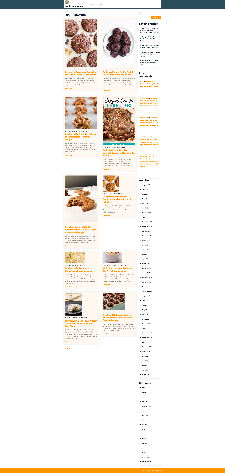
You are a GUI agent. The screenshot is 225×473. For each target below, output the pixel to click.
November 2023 (147, 337)
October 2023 (146, 342)
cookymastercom (72, 69)
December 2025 (147, 222)
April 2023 (145, 370)
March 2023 (145, 374)
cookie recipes (146, 406)
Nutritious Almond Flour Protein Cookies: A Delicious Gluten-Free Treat (81, 323)
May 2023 (145, 365)
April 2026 (145, 203)
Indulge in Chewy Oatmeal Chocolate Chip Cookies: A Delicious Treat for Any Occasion (149, 30)
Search (141, 13)
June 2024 (145, 305)
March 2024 (145, 319)
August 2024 (146, 296)
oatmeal (144, 434)
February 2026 (146, 212)
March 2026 (145, 208)
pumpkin (144, 443)
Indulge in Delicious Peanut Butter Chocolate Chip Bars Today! (149, 62)
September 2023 (147, 347)
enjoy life (145, 415)
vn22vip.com (144, 98)
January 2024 (146, 328)
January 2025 (146, 273)
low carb (144, 424)
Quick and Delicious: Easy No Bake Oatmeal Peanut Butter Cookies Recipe (117, 318)
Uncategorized (146, 461)
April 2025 (145, 259)
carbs (144, 392)
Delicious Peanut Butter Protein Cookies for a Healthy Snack (118, 73)
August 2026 (146, 185)
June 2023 (145, 361)
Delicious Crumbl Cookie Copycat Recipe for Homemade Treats (118, 153)
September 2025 (147, 236)
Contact (100, 4)
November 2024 (147, 282)
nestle (144, 429)
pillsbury (144, 438)
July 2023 (145, 356)
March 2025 (145, 263)
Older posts (69, 348)
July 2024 (145, 300)
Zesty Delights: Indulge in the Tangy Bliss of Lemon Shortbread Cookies (149, 83)
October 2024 (146, 287)
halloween (145, 420)
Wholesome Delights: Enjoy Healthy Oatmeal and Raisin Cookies (149, 164)
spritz (144, 448)
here (141, 81)
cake (143, 387)
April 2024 (145, 314)
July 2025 (145, 245)
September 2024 (147, 291)
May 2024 (145, 310)
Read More (68, 88)
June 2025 (145, 250)
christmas (145, 401)
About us (93, 4)
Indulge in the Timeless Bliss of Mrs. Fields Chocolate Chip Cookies (150, 39)
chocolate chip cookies (148, 397)
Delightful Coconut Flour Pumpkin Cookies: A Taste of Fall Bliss (117, 199)
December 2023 (147, 333)
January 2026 (146, 217)
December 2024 (147, 277)
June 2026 (145, 194)
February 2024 (146, 324)
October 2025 (146, 231)
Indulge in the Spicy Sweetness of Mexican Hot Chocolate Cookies (150, 54)
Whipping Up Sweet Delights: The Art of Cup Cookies (117, 269)
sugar (144, 452)
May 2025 (145, 254)
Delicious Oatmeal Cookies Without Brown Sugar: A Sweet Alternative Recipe (80, 230)
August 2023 (146, 351)
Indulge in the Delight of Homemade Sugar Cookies (78, 269)
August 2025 (146, 240)
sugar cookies (146, 457)
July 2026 (145, 189)
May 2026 (145, 199)
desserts (144, 411)
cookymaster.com (75, 6)
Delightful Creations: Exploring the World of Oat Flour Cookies (80, 73)
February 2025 (146, 268)
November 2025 (147, 226)
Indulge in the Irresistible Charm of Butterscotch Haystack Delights (81, 137)
